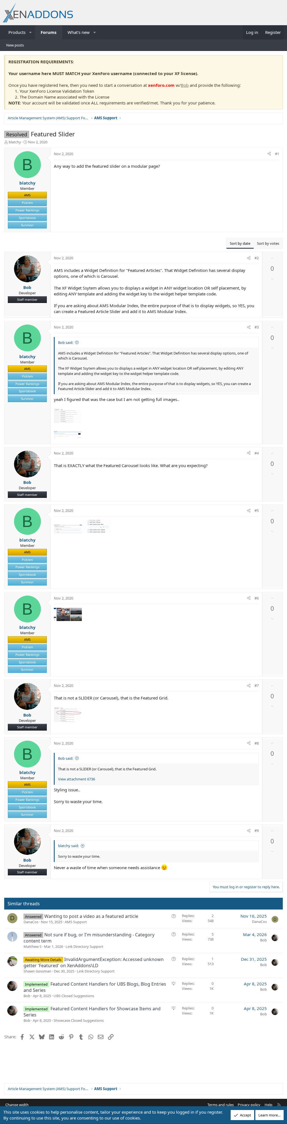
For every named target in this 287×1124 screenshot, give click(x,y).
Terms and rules (220, 1104)
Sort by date (240, 243)
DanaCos (31, 921)
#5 (256, 510)
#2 (256, 257)
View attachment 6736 (76, 779)
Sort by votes (268, 243)
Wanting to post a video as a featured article (91, 916)
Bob (185, 85)
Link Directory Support (84, 946)
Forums (48, 32)
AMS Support (76, 921)
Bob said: (65, 342)
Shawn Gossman (37, 971)
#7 (256, 685)
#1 (277, 153)
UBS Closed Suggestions (74, 995)
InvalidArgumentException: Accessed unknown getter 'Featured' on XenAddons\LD (94, 962)
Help (268, 1104)
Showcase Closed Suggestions (79, 1020)
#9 (256, 830)
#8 (256, 743)
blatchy (15, 141)
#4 (256, 453)
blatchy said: (68, 845)
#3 (256, 327)
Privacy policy (249, 1104)
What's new (79, 32)
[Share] (269, 153)
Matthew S (32, 946)
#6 (256, 598)
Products (17, 32)
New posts (15, 45)
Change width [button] (17, 1104)
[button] (30, 32)
